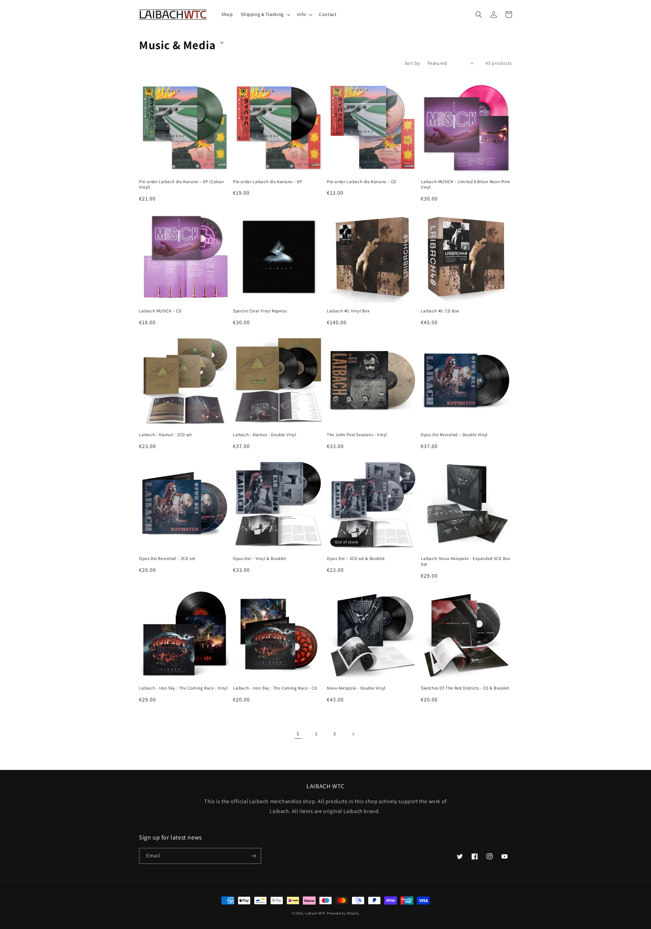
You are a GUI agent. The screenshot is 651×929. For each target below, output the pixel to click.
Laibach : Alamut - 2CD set (165, 435)
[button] (265, 14)
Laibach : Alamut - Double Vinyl (264, 435)
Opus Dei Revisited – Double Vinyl (454, 435)
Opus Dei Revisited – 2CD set (167, 558)
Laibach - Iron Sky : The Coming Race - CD (275, 688)
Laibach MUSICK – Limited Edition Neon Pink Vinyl (465, 184)
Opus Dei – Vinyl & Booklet (259, 558)
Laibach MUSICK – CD (160, 311)
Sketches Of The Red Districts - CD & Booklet (465, 688)
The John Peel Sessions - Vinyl (357, 435)
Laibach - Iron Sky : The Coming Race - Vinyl (183, 688)
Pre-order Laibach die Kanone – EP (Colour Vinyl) (181, 184)
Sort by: (413, 63)
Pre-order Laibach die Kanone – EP (267, 182)
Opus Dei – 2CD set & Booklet (356, 558)
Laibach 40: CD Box (440, 311)
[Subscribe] (253, 856)
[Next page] (353, 734)
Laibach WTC (315, 913)
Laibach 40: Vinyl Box (348, 311)
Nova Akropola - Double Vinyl (356, 688)
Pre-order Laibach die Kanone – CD (361, 182)
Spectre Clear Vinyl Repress (260, 311)
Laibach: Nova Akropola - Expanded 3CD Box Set (466, 561)
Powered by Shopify (343, 913)
